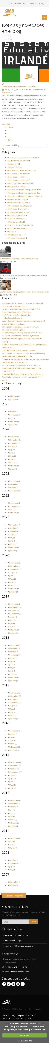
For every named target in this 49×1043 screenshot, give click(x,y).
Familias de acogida (31, 353)
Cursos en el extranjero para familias (24, 193)
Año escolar (14, 167)
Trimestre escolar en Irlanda (21, 225)
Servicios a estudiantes (19, 212)
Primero (10, 127)
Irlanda (28, 359)
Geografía (16, 356)
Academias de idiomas (11, 303)
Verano (28, 377)
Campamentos (14, 321)
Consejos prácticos (17, 186)
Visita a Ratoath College (12, 941)
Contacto (32, 3)
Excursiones (21, 350)
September (14, 415)
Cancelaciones (21, 327)
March (12, 462)
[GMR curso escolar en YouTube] (13, 984)
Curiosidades (15, 335)
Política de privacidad (23, 1018)
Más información (24, 1041)
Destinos (31, 344)
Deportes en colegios (18, 199)
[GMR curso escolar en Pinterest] (18, 984)
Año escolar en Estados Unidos (22, 170)
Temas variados (16, 222)
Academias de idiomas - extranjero (23, 157)
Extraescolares (16, 353)
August (12, 446)
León (12, 362)
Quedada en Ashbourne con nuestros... (18, 946)
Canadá (11, 327)
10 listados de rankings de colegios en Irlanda (19, 258)
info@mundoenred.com (20, 972)
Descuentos (22, 344)
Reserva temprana (26, 368)
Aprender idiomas (15, 312)
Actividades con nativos (19, 161)
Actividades (25, 303)
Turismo (33, 374)
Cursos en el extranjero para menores (25, 196)
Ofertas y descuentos (18, 209)
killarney (41, 359)
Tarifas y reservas (16, 218)
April (11, 459)
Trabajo (17, 374)
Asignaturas (12, 315)
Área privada (31, 1015)
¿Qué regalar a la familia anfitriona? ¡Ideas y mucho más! (23, 275)
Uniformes (10, 377)
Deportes (13, 344)
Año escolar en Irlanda (18, 173)
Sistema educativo (17, 215)
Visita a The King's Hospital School (16, 935)
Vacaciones (20, 377)
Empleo (21, 1015)
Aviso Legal (7, 1018)
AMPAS (34, 309)
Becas (10, 318)
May (11, 456)
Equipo (37, 344)
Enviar (33, 921)
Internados (11, 359)
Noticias (18, 362)
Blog (42, 3)
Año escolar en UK (16, 177)
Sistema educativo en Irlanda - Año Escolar (19, 86)
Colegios (12, 330)
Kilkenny (34, 359)
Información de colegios (19, 206)
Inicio (9, 36)
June (11, 453)
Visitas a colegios (16, 235)
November (13, 440)
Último (10, 140)
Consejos (12, 333)
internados (20, 359)
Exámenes (11, 350)
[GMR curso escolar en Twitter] (9, 984)
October (12, 411)
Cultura (7, 335)
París (30, 365)
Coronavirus (32, 333)
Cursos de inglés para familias (20, 338)
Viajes (11, 231)
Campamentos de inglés (19, 180)
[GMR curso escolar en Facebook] (4, 984)
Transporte (25, 374)
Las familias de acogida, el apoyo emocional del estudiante (24, 292)
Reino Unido (13, 368)
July (10, 418)
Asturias (20, 315)
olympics (13, 365)
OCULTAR (24, 1035)
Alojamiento (14, 164)
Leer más (6, 124)
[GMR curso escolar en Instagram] (23, 984)
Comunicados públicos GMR (20, 183)
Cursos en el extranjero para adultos (24, 190)
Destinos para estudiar (18, 202)
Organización (22, 365)
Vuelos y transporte (17, 238)
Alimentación (16, 309)
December (13, 437)
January (12, 399)
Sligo (12, 374)
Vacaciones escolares (18, 228)
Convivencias (21, 333)
